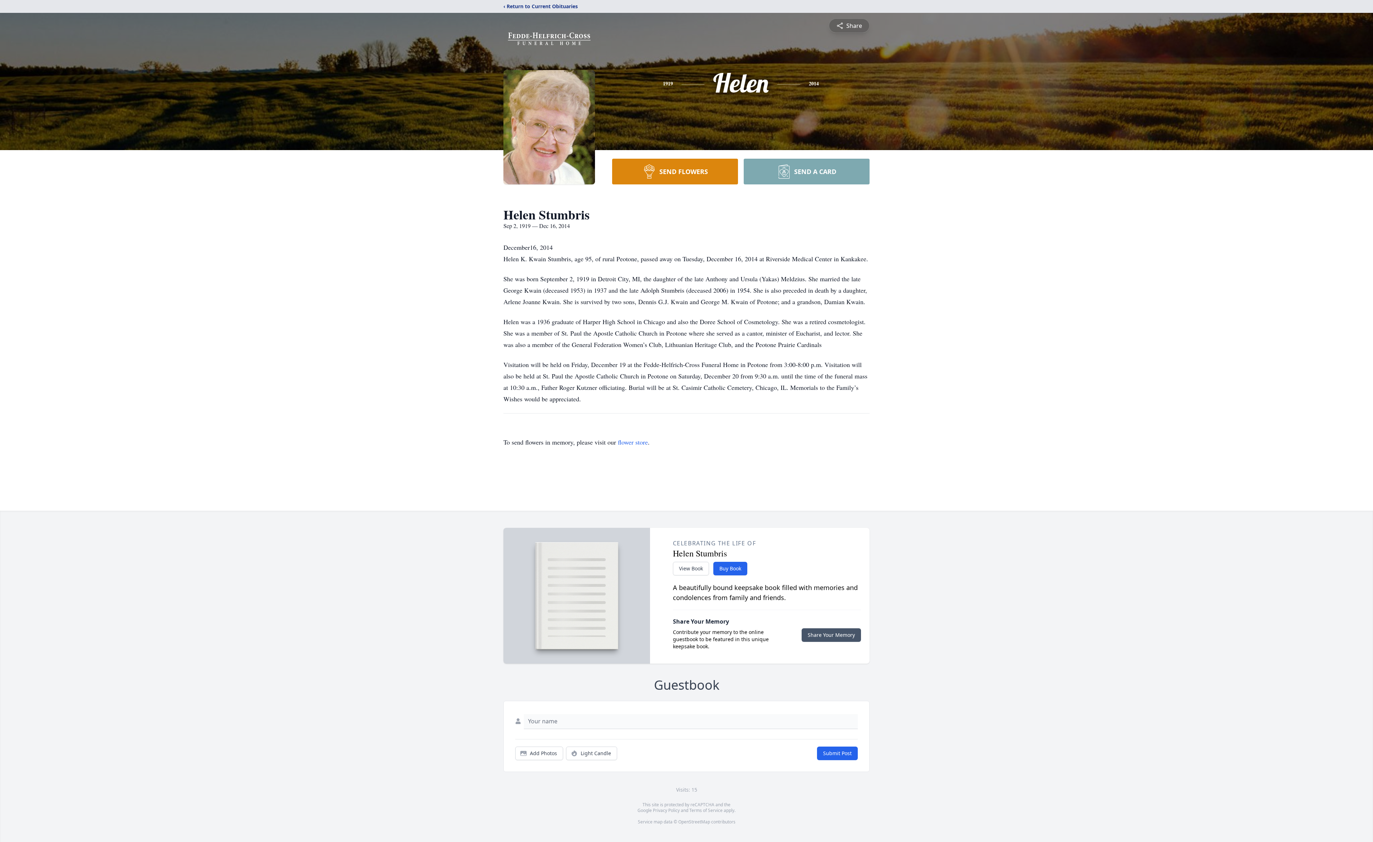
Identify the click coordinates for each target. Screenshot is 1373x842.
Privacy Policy (666, 810)
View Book (691, 568)
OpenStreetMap (694, 822)
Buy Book (730, 568)
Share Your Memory (831, 635)
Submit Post (837, 753)
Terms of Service (706, 810)
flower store (633, 442)
